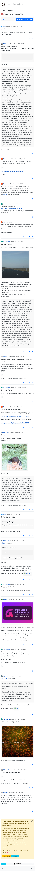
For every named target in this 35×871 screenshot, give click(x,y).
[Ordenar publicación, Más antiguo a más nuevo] (3, 19)
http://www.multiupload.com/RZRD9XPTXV (15, 423)
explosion (5, 676)
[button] (2, 868)
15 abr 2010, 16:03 (19, 676)
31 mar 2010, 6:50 (21, 387)
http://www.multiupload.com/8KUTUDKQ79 (15, 416)
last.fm (5, 194)
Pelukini (5, 43)
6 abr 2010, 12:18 (17, 407)
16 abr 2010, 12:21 (20, 719)
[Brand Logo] (4, 4)
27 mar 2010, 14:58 (18, 222)
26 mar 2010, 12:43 (19, 43)
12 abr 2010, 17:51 (18, 599)
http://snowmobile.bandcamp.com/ (12, 171)
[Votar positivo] (23, 38)
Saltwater (5, 159)
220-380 (5, 599)
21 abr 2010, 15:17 (18, 792)
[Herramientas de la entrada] (32, 38)
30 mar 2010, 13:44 (19, 356)
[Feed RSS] (22, 14)
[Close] (32, 821)
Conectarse (15, 856)
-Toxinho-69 (6, 204)
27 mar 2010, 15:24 (21, 241)
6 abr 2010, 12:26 (18, 432)
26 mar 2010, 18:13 (20, 159)
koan (4, 26)
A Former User (7, 770)
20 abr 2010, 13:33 (22, 770)
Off (2, 14)
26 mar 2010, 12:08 (17, 26)
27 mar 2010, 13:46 (21, 204)
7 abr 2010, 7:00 (20, 584)
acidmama (6, 540)
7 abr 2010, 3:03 (19, 540)
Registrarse (6, 856)
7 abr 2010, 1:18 (16, 514)
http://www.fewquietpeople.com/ (11, 208)
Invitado (5, 432)
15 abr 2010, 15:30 (21, 649)
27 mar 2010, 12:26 (18, 184)
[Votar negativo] (29, 38)
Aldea (4, 184)
